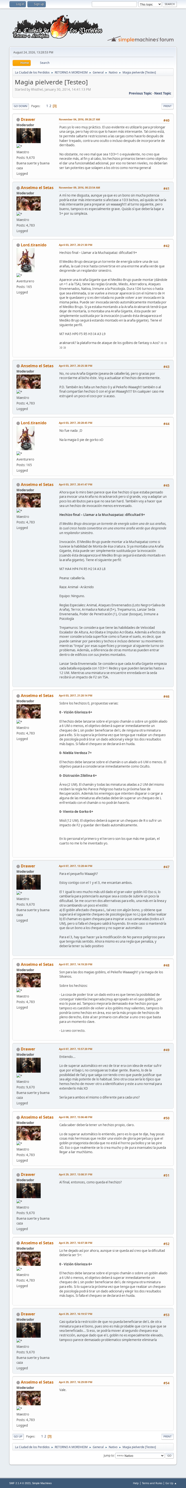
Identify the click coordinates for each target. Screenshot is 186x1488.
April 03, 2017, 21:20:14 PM (75, 695)
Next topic (162, 93)
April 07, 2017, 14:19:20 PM (75, 964)
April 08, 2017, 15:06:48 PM (75, 1117)
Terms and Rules (152, 1483)
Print (167, 106)
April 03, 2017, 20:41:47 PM (75, 484)
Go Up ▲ (171, 1483)
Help (136, 1483)
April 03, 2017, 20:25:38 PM (75, 365)
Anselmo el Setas (37, 187)
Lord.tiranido (33, 245)
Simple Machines (42, 1483)
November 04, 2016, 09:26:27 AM (79, 119)
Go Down (20, 106)
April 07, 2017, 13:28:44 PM (75, 866)
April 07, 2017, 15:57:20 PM (75, 1049)
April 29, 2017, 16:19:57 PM (75, 1314)
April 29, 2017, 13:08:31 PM (75, 1174)
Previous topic (140, 93)
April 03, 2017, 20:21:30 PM (75, 245)
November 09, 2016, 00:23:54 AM (79, 187)
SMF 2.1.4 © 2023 (20, 1483)
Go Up (18, 1436)
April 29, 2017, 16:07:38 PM (75, 1243)
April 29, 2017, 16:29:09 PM (75, 1382)
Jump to (109, 1455)
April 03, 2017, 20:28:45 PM (75, 423)
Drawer (28, 119)
